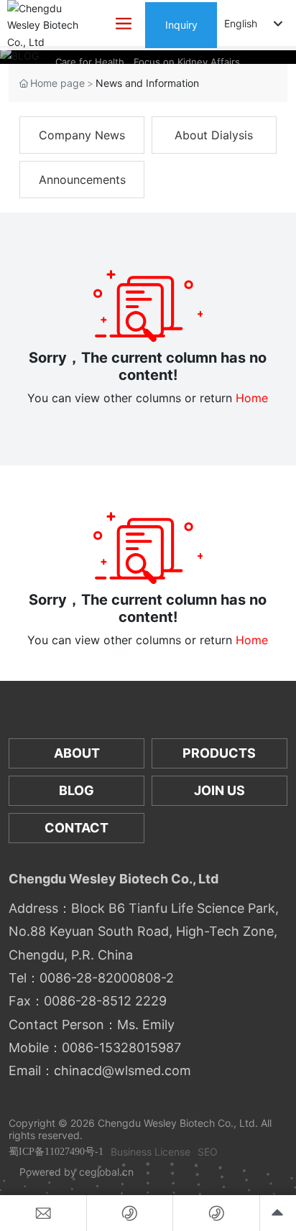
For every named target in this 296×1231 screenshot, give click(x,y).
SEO (208, 1152)
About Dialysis (214, 135)
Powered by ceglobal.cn (76, 1172)
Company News (82, 135)
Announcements (82, 179)
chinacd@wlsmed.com (122, 1070)
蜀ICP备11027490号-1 (56, 1151)
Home (252, 398)
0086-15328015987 (121, 1047)
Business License (150, 1152)
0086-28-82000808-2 (107, 977)
